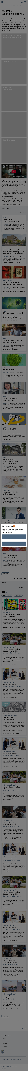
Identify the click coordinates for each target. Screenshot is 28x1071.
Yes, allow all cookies (14, 536)
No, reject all (14, 544)
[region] (14, 535)
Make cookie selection (14, 540)
